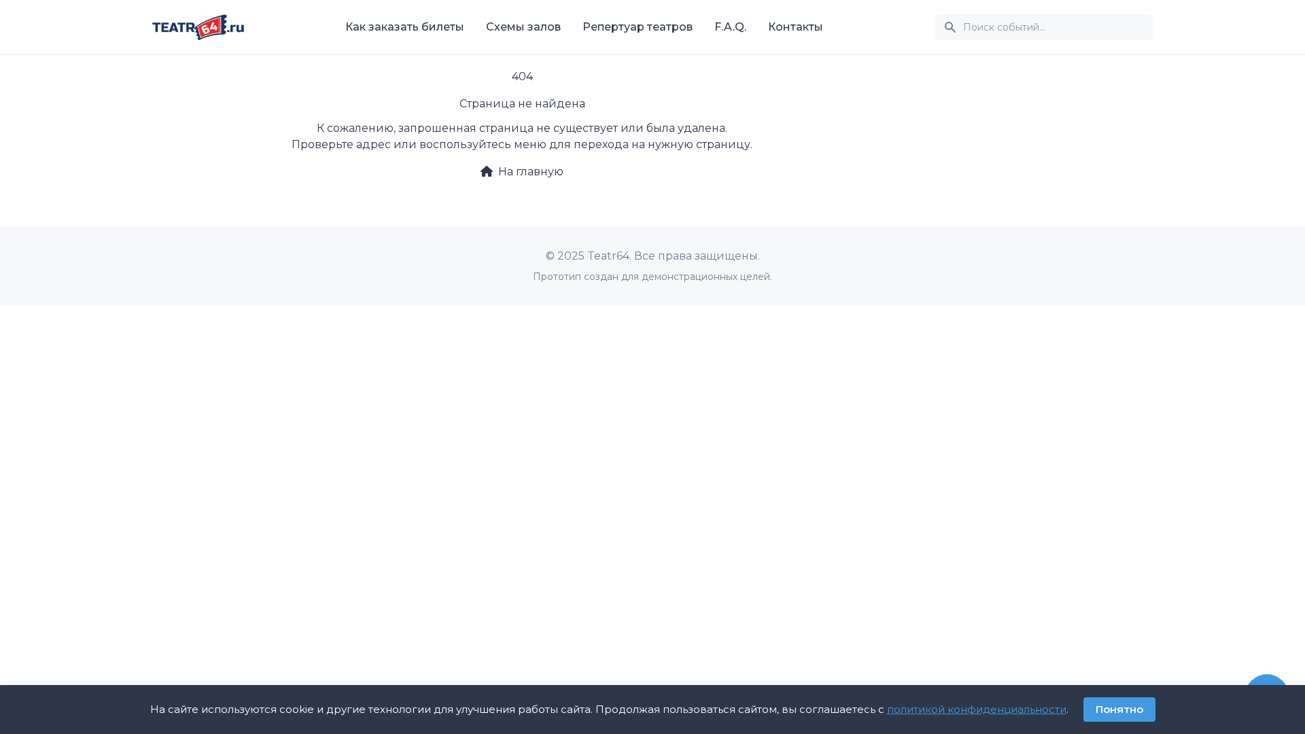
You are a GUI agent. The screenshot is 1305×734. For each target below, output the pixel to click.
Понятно (1119, 709)
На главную (530, 171)
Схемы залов (523, 26)
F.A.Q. (730, 26)
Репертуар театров (637, 26)
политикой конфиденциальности (976, 709)
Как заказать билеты (404, 26)
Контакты (795, 26)
